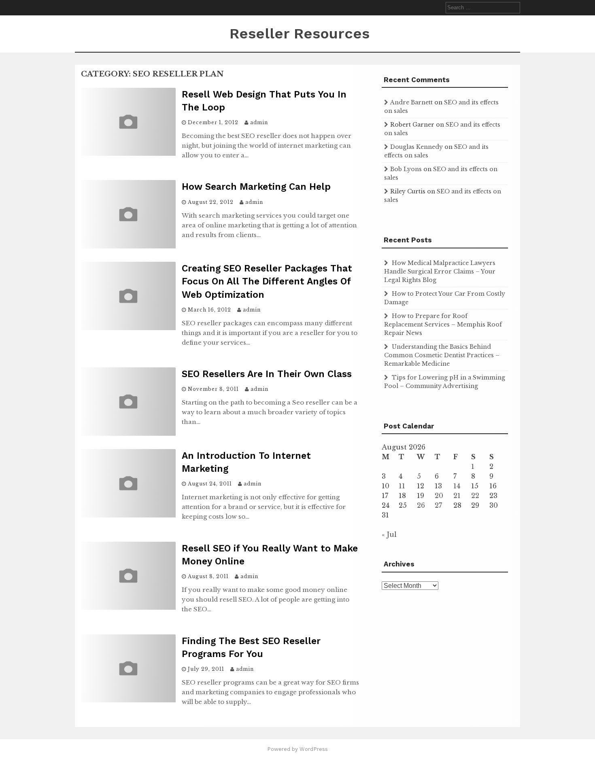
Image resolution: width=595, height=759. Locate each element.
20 (439, 496)
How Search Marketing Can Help (256, 186)
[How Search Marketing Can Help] (128, 246)
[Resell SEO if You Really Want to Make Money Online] (128, 607)
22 (475, 496)
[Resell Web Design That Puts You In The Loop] (128, 153)
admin (259, 122)
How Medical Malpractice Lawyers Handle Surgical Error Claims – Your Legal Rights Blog (439, 271)
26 (421, 505)
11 (402, 486)
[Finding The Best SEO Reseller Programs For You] (128, 700)
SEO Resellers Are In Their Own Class (267, 374)
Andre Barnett (411, 102)
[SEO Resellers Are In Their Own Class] (128, 433)
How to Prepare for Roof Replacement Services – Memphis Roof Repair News (443, 324)
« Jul (389, 534)
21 (457, 496)
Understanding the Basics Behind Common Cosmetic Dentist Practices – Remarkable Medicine (441, 355)
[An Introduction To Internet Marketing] (128, 515)
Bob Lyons (406, 169)
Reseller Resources (300, 33)
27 (438, 505)
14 (456, 486)
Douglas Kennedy (416, 147)
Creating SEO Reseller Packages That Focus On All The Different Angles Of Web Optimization (267, 281)
